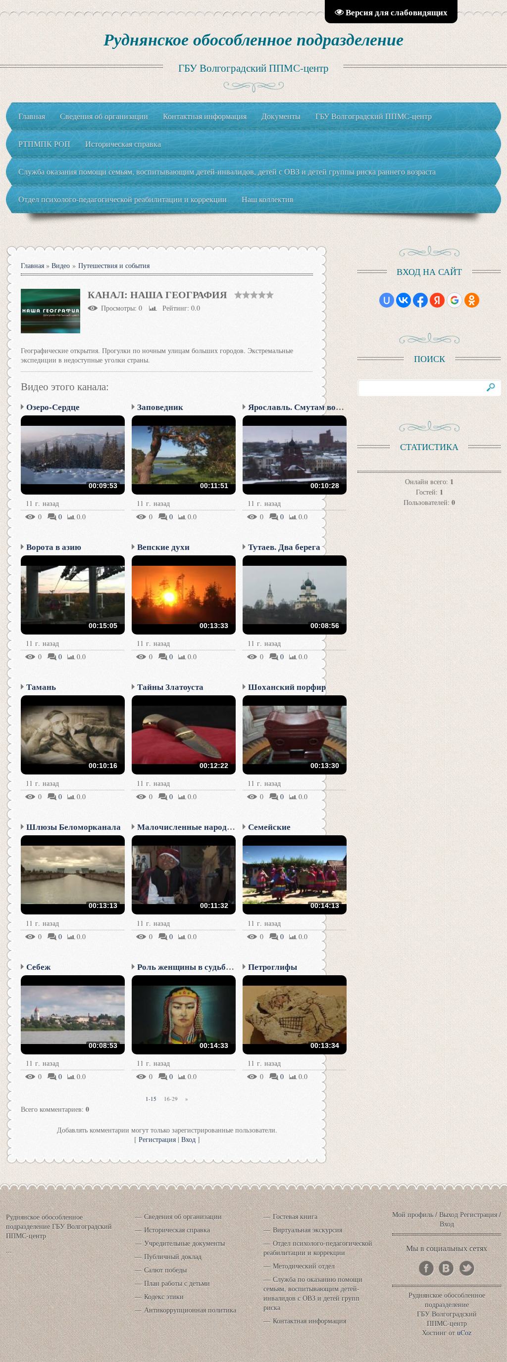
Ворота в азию (53, 547)
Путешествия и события (114, 265)
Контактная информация (309, 1320)
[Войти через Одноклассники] (471, 300)
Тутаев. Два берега (284, 547)
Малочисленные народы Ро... (194, 826)
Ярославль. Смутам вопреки (303, 407)
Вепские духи (163, 547)
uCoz (464, 1332)
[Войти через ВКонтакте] (403, 300)
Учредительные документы (184, 1243)
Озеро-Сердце (53, 407)
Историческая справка (177, 1229)
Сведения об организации (183, 1216)
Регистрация (157, 1139)
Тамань (41, 687)
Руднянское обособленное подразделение (253, 39)
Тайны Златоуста (170, 687)
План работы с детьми (177, 1283)
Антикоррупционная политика (190, 1310)
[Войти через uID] (386, 300)
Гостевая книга (295, 1216)
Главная (32, 265)
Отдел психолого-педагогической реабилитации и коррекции (317, 1247)
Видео (60, 265)
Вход (188, 1139)
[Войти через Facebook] (420, 300)
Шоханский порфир (287, 687)
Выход (448, 1214)
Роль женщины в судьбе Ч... (190, 966)
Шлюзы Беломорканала (73, 826)
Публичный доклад (173, 1256)
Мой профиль (412, 1214)
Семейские (269, 826)
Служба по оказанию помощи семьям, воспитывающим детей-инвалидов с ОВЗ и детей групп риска (312, 1293)
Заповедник (160, 407)
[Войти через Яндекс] (437, 300)
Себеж (38, 966)
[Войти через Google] (454, 300)
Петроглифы (272, 966)
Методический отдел (304, 1266)
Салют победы (165, 1269)
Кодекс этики (164, 1296)
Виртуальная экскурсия (307, 1229)
